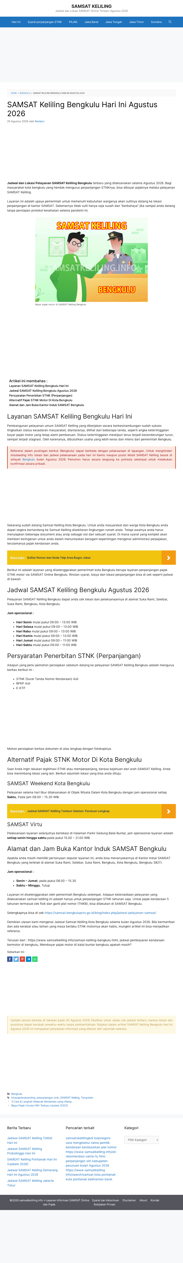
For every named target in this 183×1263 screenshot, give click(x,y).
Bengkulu (29, 459)
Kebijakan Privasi (104, 1204)
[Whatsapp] (35, 959)
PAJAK (73, 22)
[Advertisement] (91, 56)
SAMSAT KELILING (91, 6)
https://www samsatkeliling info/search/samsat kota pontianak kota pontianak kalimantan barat (91, 1174)
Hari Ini (16, 22)
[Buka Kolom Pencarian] (170, 22)
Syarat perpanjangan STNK (45, 22)
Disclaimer (129, 1200)
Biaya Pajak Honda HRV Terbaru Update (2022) (39, 1105)
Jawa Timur (136, 22)
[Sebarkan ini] (10, 959)
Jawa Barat (91, 22)
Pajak (51, 1204)
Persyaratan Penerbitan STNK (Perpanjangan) (40, 395)
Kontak (155, 1200)
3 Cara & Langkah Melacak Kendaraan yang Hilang (41, 1101)
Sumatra (156, 22)
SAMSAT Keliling (70, 1097)
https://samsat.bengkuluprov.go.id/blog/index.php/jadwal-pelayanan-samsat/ (100, 913)
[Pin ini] (22, 959)
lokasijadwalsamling (23, 1097)
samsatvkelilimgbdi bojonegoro (88, 1138)
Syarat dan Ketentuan (105, 1200)
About (143, 1200)
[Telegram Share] (28, 959)
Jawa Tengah (113, 22)
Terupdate (87, 1097)
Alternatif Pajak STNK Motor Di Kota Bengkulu (40, 400)
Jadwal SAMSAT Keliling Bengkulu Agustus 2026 (43, 390)
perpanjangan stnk (48, 1097)
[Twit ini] (16, 959)
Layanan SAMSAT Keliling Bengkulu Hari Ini (39, 386)
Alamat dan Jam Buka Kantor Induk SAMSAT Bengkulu (46, 405)
